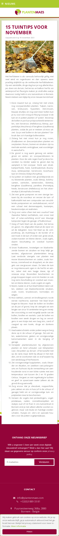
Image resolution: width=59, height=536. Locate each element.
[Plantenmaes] (29, 12)
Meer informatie (18, 526)
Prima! (29, 531)
